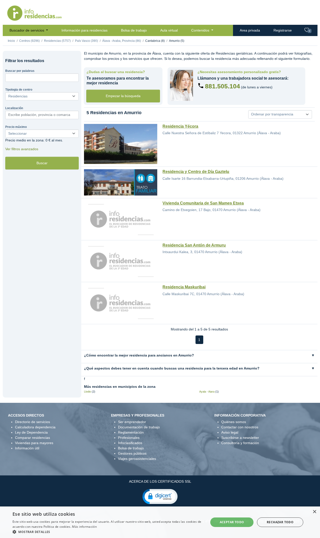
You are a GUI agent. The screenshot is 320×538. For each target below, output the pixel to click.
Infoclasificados (130, 443)
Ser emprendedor (132, 422)
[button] (160, 496)
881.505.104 (222, 86)
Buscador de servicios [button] (27, 30)
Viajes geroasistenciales (137, 459)
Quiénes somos (233, 422)
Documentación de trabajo (139, 427)
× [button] (314, 512)
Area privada (250, 30)
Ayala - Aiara (206, 391)
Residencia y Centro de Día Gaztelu (195, 171)
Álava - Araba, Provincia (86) (121, 41)
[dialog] (160, 522)
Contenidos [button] (200, 30)
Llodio (87, 391)
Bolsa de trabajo (134, 30)
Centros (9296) (29, 41)
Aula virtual (169, 30)
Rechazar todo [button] (280, 522)
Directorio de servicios (32, 422)
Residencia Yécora (180, 126)
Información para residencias (85, 30)
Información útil (27, 448)
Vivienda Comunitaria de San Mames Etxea (203, 203)
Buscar (42, 163)
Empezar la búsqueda (123, 96)
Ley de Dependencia (31, 432)
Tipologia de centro (18, 89)
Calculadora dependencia (35, 427)
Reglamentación (131, 432)
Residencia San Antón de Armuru (194, 245)
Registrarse (283, 30)
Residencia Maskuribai (184, 287)
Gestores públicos (132, 453)
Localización (14, 108)
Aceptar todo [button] (232, 522)
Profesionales (129, 438)
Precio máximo (16, 127)
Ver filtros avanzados (21, 149)
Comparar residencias (32, 438)
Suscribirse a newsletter (240, 438)
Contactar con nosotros (239, 427)
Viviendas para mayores (34, 443)
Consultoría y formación (240, 443)
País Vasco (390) (86, 41)
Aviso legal (229, 432)
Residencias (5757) (57, 41)
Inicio (11, 41)
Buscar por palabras (19, 71)
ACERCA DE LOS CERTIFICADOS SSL (160, 481)
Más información (84, 526)
